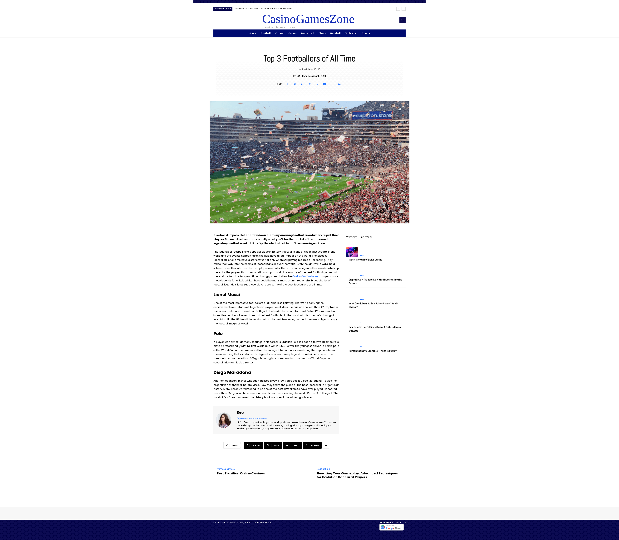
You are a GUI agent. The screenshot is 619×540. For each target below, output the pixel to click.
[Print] (339, 84)
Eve (298, 75)
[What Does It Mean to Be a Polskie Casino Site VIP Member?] (352, 295)
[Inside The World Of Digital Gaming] (352, 252)
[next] (404, 9)
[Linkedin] (302, 84)
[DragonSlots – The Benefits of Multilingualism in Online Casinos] (352, 272)
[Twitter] (295, 84)
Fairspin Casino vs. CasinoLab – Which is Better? (373, 350)
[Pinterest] (309, 84)
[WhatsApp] (317, 84)
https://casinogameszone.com (251, 418)
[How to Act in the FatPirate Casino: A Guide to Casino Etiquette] (352, 319)
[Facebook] (287, 84)
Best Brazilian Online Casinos (241, 473)
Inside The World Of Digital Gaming (365, 259)
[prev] (398, 9)
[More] (326, 445)
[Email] (332, 84)
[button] (402, 20)
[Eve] (225, 420)
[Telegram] (324, 84)
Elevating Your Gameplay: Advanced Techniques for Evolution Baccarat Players (357, 475)
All (362, 255)
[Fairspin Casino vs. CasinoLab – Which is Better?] (352, 343)
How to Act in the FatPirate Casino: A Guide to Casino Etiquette (264, 8)
